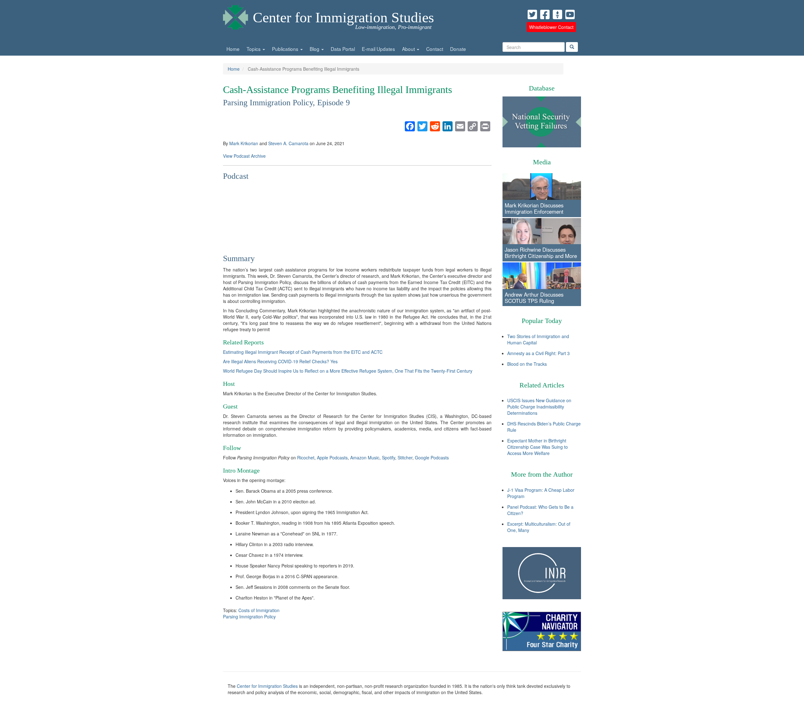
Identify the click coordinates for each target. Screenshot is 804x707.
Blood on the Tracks (527, 364)
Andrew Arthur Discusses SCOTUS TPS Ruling (534, 297)
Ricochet (305, 457)
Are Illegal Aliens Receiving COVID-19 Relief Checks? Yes (280, 361)
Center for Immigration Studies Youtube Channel (570, 14)
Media (542, 162)
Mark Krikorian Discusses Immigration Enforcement (534, 208)
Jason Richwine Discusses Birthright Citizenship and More (541, 253)
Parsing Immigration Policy (249, 616)
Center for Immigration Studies (343, 17)
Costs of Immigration (259, 610)
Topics (254, 48)
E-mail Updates (378, 48)
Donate (458, 48)
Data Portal (343, 48)
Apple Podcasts (332, 457)
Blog (315, 48)
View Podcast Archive (244, 156)
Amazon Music (364, 457)
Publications (286, 48)
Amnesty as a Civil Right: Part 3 (538, 353)
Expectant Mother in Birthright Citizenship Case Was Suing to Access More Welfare (537, 446)
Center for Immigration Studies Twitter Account (532, 14)
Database (542, 88)
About (409, 48)
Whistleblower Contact (551, 27)
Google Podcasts (432, 457)
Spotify (388, 457)
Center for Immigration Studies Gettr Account (557, 14)
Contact (434, 48)
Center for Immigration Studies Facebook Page (545, 14)
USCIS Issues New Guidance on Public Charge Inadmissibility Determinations (539, 406)
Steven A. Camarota (288, 143)
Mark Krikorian (243, 143)
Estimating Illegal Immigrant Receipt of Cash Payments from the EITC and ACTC (303, 352)
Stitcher (405, 457)
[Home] (235, 15)
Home (233, 48)
